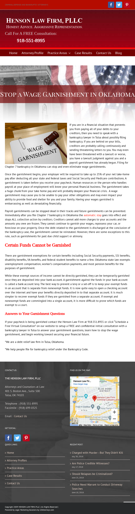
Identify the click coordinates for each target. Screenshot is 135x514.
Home (10, 452)
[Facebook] (8, 437)
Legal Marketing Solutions (26, 510)
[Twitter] (17, 437)
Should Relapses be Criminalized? (92, 474)
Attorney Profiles (17, 460)
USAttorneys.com (47, 510)
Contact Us (20, 416)
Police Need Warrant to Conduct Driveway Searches (97, 487)
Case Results (14, 476)
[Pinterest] (26, 437)
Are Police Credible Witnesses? (90, 463)
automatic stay (92, 215)
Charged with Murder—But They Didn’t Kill (97, 452)
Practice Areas (15, 468)
